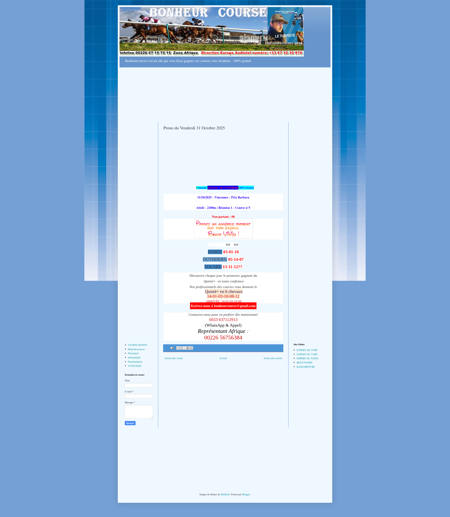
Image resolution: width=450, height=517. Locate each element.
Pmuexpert (133, 353)
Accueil (223, 358)
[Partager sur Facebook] (188, 348)
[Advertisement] (225, 92)
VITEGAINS (134, 365)
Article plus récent (173, 358)
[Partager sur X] (184, 348)
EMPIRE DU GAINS (307, 358)
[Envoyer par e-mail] (178, 348)
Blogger (246, 494)
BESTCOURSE (305, 362)
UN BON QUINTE (137, 345)
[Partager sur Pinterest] (191, 348)
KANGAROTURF (306, 366)
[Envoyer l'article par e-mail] (171, 347)
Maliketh (225, 494)
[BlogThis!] (181, 348)
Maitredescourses (136, 349)
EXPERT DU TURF (307, 350)
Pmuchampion (135, 361)
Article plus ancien (272, 358)
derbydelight (134, 357)
